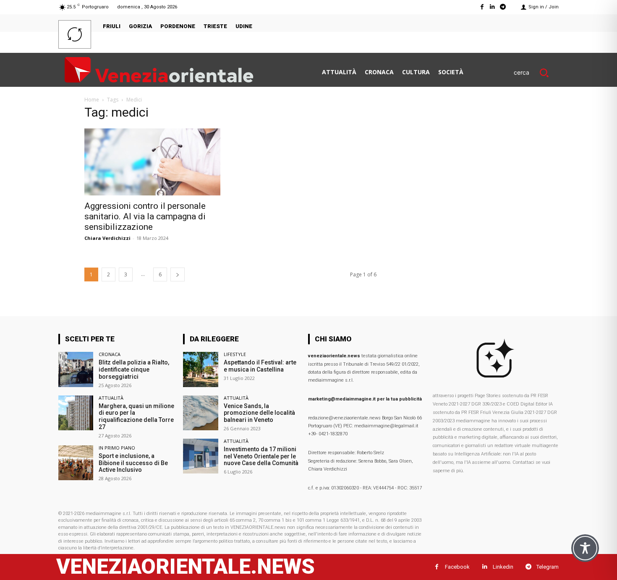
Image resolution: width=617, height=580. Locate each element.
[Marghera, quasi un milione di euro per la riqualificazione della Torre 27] (75, 412)
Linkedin (503, 567)
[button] (536, 72)
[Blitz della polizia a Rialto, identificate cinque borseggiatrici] (75, 369)
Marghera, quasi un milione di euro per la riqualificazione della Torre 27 (136, 416)
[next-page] (177, 274)
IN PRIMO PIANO (117, 447)
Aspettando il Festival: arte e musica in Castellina (260, 366)
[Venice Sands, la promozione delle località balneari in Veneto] (200, 412)
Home (91, 99)
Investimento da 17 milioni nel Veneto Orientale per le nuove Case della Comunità (261, 456)
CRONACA (109, 354)
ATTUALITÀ (111, 397)
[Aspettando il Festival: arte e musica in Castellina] (200, 369)
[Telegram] (503, 7)
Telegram (547, 567)
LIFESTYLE (235, 354)
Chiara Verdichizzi (107, 238)
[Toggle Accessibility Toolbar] (585, 548)
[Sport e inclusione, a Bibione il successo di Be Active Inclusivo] (75, 462)
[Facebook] (481, 7)
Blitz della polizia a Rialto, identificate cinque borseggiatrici (134, 369)
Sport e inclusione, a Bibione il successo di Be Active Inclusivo (133, 463)
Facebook (457, 567)
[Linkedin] (492, 7)
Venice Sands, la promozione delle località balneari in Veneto (259, 413)
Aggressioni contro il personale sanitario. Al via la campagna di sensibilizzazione (145, 216)
